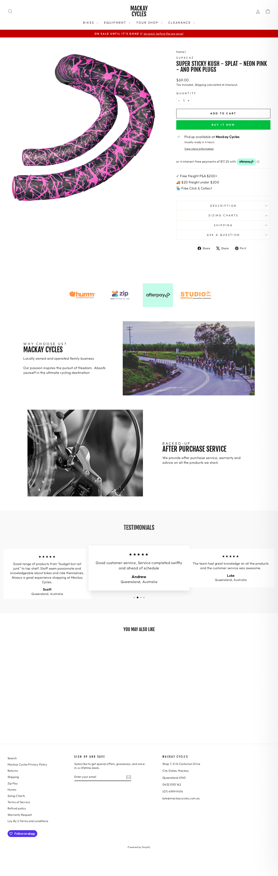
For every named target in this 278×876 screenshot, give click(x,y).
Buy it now (223, 124)
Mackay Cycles (139, 11)
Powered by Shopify (139, 847)
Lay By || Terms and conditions (28, 821)
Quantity (186, 93)
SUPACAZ (185, 57)
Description (223, 205)
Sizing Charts (223, 215)
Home (180, 52)
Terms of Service (19, 802)
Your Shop (148, 22)
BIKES (89, 22)
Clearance (180, 22)
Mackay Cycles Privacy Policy (27, 764)
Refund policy (17, 808)
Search (12, 758)
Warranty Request (20, 815)
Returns (13, 770)
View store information (199, 148)
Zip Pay (13, 783)
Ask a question (223, 235)
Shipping (200, 85)
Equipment (116, 22)
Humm (12, 789)
